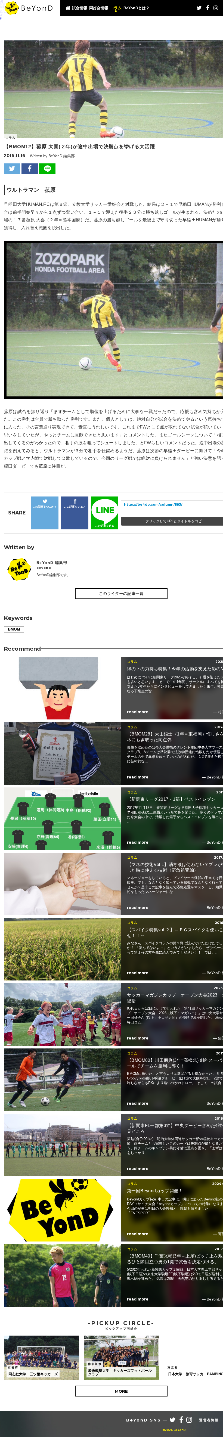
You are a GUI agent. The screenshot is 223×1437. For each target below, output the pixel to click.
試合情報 (79, 8)
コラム (116, 8)
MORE (121, 1391)
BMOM (14, 629)
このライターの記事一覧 (121, 593)
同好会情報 (98, 8)
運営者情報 (209, 1420)
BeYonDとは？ (136, 8)
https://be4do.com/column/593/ (153, 504)
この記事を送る (104, 525)
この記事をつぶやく (45, 506)
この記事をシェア (75, 506)
